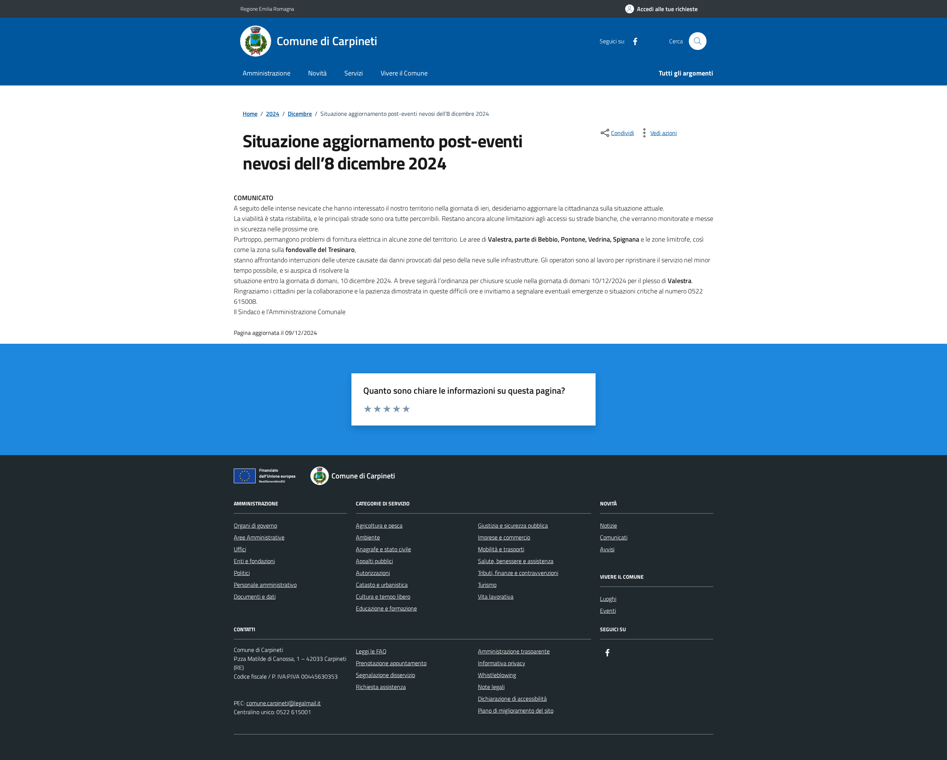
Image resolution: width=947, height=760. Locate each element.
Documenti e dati (255, 596)
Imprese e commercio (504, 537)
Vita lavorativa (495, 596)
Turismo (487, 584)
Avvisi (607, 549)
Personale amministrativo (265, 584)
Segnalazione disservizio (385, 674)
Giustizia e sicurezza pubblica (513, 525)
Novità (317, 73)
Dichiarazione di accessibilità (512, 698)
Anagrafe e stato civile (383, 549)
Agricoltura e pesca (379, 525)
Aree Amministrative (259, 537)
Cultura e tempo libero (383, 596)
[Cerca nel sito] (698, 41)
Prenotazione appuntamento (391, 663)
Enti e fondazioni (254, 560)
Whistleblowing (497, 674)
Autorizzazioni (373, 572)
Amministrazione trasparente (514, 651)
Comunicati (613, 537)
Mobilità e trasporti (501, 549)
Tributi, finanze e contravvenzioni (518, 572)
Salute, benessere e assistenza (515, 560)
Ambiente (368, 537)
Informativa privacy (501, 663)
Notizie (608, 525)
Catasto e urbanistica (382, 584)
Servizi (353, 73)
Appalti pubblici (374, 560)
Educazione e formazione (386, 608)
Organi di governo (255, 525)
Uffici (240, 549)
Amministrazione (266, 73)
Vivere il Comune (404, 73)
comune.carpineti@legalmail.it (283, 703)
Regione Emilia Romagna (267, 9)
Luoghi (608, 598)
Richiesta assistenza (381, 686)
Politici (242, 572)
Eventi (608, 610)
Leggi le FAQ (371, 651)
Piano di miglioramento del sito (515, 710)
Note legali (491, 686)
